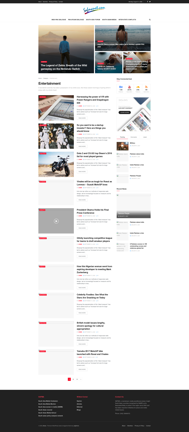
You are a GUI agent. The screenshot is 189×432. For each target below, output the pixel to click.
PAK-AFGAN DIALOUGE (76, 20)
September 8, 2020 (89, 357)
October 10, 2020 (55, 72)
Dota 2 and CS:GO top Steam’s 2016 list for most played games (94, 155)
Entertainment (53, 78)
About (40, 1)
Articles (79, 404)
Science (42, 97)
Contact (61, 1)
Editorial (79, 407)
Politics (43, 153)
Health (42, 210)
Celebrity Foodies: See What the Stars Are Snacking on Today (92, 296)
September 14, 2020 (89, 300)
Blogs (79, 410)
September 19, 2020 (89, 244)
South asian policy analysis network (50, 416)
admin (80, 106)
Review (100, 41)
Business (43, 125)
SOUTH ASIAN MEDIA (109, 20)
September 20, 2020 (89, 216)
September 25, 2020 (89, 106)
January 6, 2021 (123, 216)
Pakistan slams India (137, 154)
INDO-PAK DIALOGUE (59, 20)
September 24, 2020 (89, 134)
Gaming (43, 62)
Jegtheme (76, 425)
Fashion (129, 58)
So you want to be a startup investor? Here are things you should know (91, 128)
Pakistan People (135, 176)
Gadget (100, 63)
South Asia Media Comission (48, 401)
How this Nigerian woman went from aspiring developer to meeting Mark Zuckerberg (94, 269)
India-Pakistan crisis (137, 165)
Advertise (45, 1)
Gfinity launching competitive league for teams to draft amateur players (94, 239)
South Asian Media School (47, 413)
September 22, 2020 (89, 187)
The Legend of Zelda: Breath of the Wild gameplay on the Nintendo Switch (64, 66)
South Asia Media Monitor (47, 404)
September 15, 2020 (89, 275)
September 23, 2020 (89, 159)
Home (40, 78)
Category (45, 78)
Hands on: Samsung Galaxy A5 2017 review (106, 67)
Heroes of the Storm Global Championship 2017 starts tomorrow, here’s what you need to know (137, 65)
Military (132, 143)
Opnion (79, 401)
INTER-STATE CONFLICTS (127, 20)
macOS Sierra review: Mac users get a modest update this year (120, 45)
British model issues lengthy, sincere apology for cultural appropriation (91, 325)
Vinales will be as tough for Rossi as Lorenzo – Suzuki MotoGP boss (94, 183)
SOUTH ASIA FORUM (93, 20)
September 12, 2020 (89, 332)
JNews (44, 425)
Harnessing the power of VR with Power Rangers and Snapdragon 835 (93, 99)
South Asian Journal (45, 410)
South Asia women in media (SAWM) (50, 407)
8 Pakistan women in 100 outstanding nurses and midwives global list (138, 246)
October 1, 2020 (131, 72)
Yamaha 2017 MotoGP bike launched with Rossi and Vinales (92, 352)
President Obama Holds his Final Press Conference (93, 211)
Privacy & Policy (53, 1)
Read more (82, 118)
